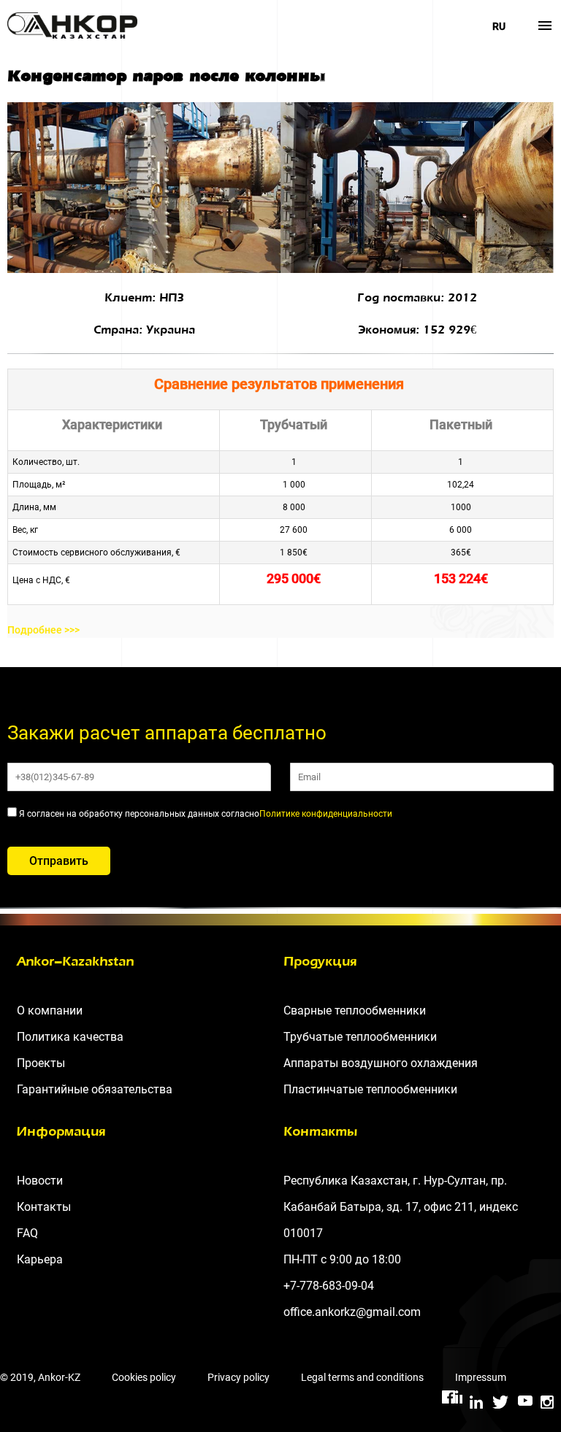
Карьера (40, 1259)
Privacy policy (238, 1377)
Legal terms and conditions (362, 1377)
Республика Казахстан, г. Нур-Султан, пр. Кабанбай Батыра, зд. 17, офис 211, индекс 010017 (400, 1207)
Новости (40, 1180)
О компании (50, 1010)
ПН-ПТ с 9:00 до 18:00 (342, 1259)
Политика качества (70, 1037)
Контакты (44, 1207)
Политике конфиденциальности (325, 814)
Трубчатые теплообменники (360, 1037)
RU (498, 26)
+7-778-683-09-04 (328, 1286)
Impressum (480, 1377)
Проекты (41, 1063)
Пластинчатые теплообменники (370, 1089)
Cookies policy (144, 1377)
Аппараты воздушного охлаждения (380, 1063)
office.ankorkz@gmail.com (352, 1312)
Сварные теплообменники (354, 1010)
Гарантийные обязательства (94, 1089)
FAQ (27, 1233)
